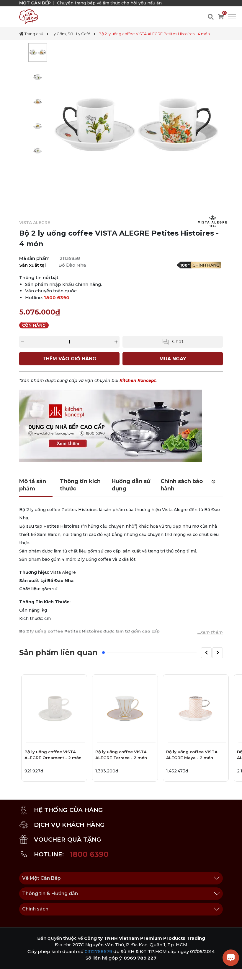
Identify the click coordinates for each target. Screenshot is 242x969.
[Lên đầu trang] (10, 958)
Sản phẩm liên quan (58, 652)
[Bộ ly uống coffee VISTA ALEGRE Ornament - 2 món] (54, 707)
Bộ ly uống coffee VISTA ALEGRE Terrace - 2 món (121, 754)
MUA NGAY (172, 359)
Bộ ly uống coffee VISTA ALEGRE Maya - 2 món (192, 754)
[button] (206, 652)
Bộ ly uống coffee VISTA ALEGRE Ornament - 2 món (52, 754)
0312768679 (98, 951)
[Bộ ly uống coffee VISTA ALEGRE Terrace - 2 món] (125, 707)
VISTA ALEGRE (34, 222)
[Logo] (28, 16)
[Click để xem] (136, 127)
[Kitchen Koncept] (110, 425)
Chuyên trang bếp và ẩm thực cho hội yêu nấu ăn (109, 3)
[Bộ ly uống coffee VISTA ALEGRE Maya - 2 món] (195, 707)
